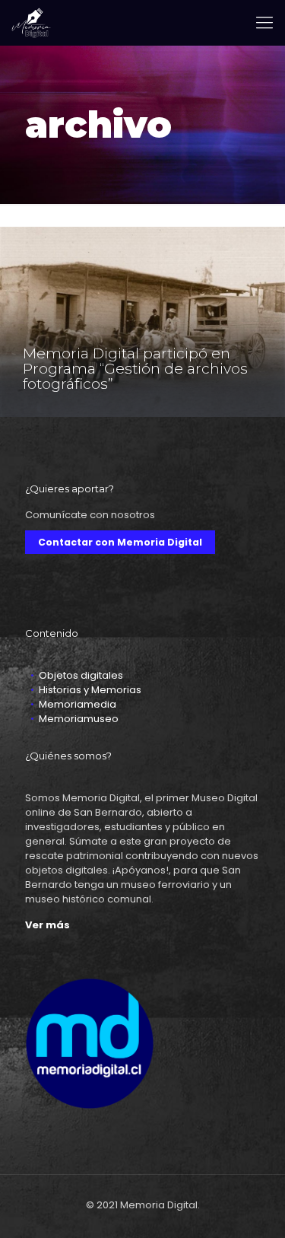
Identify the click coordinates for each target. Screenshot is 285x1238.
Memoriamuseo (79, 718)
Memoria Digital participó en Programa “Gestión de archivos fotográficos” (135, 369)
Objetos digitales (81, 675)
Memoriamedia (77, 704)
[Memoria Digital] (31, 23)
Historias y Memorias (90, 690)
